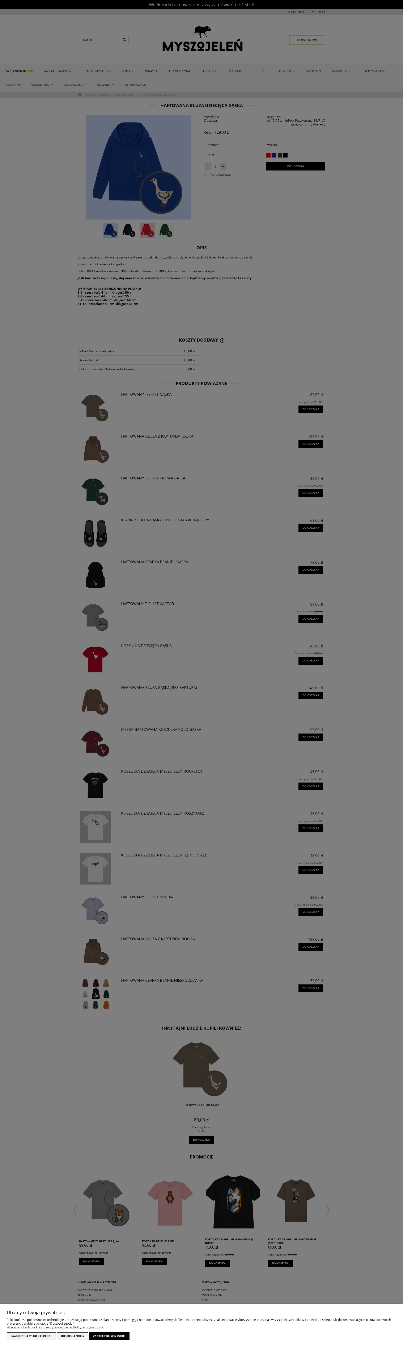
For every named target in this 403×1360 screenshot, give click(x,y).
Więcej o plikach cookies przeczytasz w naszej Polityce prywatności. (55, 1327)
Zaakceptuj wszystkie (109, 1336)
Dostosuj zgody (72, 1336)
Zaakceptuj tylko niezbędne (31, 1336)
